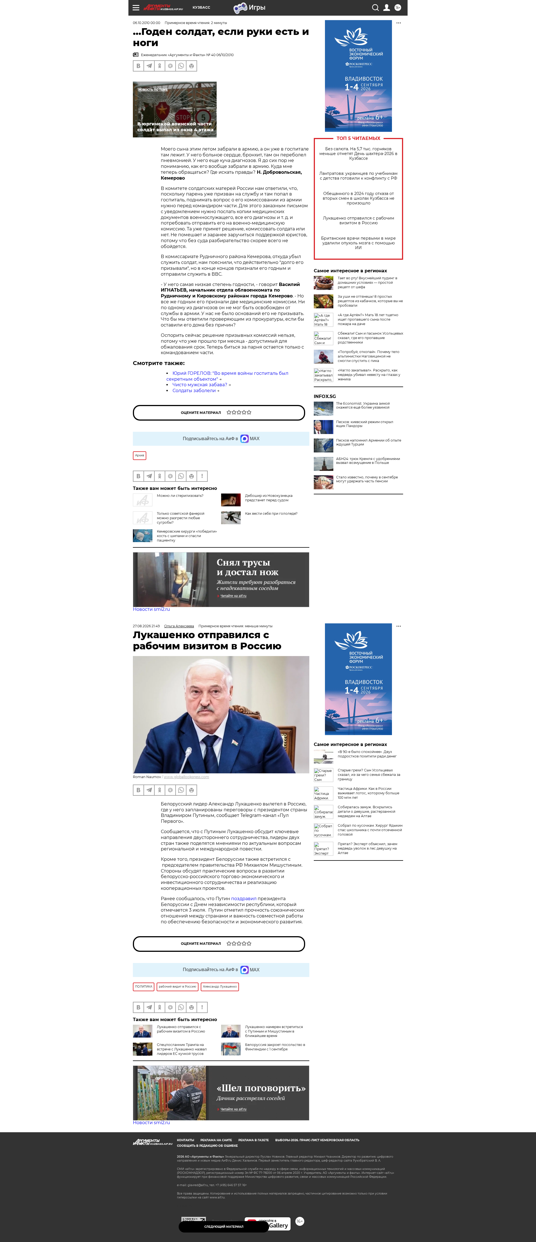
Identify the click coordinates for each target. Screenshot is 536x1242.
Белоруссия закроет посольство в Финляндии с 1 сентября (275, 1047)
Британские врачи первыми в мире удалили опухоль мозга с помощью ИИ (358, 243)
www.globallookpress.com (186, 777)
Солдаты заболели (194, 390)
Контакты (185, 1140)
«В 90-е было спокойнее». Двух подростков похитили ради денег (367, 754)
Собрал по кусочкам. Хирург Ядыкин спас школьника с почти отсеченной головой (370, 829)
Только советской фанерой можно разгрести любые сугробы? (180, 518)
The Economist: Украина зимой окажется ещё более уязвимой (363, 405)
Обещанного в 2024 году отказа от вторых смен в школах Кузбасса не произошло (358, 198)
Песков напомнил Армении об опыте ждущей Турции (368, 442)
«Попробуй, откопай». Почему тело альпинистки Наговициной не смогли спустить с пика (368, 356)
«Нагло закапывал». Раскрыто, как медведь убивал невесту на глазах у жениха (369, 374)
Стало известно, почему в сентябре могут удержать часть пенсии (367, 479)
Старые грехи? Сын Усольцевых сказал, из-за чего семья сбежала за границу (369, 774)
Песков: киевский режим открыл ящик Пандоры (364, 424)
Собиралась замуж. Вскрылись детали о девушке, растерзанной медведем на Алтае (366, 811)
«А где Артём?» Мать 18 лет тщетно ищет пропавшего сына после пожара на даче (368, 319)
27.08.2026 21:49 (146, 626)
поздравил (244, 898)
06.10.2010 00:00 (146, 23)
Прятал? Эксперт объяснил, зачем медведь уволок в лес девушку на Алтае (367, 848)
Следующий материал (223, 1227)
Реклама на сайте (216, 1140)
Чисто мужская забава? (200, 384)
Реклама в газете (253, 1140)
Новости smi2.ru (151, 609)
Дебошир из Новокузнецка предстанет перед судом (269, 498)
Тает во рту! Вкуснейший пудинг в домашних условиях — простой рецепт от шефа (367, 282)
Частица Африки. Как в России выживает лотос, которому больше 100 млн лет (368, 793)
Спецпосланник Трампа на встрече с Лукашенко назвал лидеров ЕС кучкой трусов (182, 1049)
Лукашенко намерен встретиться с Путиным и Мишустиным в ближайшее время (274, 1031)
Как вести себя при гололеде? (271, 513)
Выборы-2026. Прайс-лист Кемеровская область (317, 1140)
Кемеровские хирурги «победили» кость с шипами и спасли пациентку (187, 535)
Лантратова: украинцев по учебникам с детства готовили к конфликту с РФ (358, 176)
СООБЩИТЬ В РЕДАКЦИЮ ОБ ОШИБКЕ (207, 1146)
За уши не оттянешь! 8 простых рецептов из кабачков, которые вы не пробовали (370, 300)
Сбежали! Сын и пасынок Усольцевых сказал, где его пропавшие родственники (370, 337)
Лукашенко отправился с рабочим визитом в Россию (358, 220)
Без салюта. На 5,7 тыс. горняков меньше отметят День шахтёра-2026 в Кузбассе (358, 154)
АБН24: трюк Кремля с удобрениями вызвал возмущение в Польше (368, 461)
